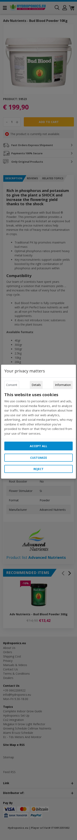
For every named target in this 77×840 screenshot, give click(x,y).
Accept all (38, 446)
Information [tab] (63, 385)
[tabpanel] (38, 414)
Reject (38, 469)
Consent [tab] (11, 385)
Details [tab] (36, 385)
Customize (38, 458)
